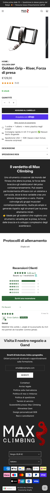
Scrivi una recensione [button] (25, 298)
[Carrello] (47, 11)
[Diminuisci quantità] (4, 102)
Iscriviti (25, 375)
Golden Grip (8, 64)
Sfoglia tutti (25, 246)
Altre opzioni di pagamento (25, 123)
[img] (7, 314)
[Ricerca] (41, 11)
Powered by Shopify (25, 490)
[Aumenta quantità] (13, 102)
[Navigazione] (2, 11)
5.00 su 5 (31, 273)
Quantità (7, 97)
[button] (14, 281)
